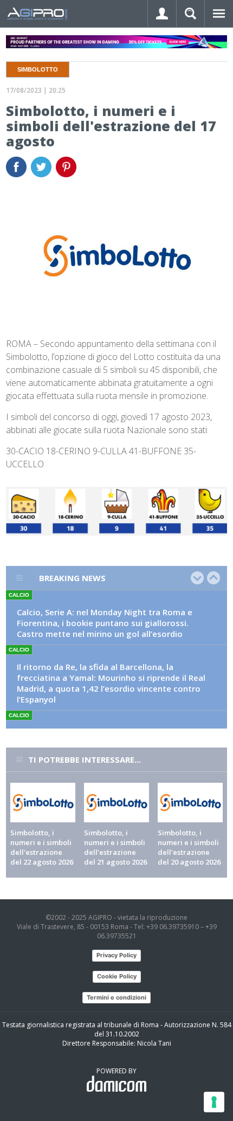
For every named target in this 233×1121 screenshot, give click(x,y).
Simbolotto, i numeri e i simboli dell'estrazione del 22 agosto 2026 (41, 847)
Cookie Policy (117, 976)
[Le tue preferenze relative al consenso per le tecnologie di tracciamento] (214, 1102)
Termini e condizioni (116, 997)
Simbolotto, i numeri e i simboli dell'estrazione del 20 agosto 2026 (189, 847)
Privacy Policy (116, 955)
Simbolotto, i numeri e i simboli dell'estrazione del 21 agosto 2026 (115, 847)
